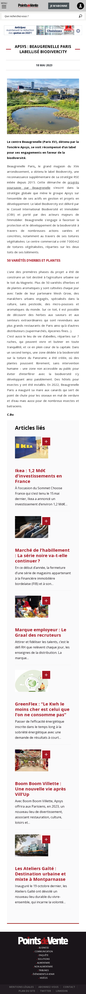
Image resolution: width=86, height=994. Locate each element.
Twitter (45, 991)
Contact (69, 987)
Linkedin (62, 991)
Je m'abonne (58, 6)
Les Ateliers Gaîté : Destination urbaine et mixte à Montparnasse (40, 873)
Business (44, 947)
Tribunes (44, 970)
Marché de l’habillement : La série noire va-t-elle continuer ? (42, 555)
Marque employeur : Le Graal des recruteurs (40, 632)
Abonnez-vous (48, 987)
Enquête (43, 955)
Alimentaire (43, 962)
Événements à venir (43, 974)
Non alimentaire (43, 966)
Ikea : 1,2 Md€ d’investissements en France (38, 475)
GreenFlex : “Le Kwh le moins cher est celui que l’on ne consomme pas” (42, 709)
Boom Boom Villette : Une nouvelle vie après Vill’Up (40, 788)
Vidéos (43, 977)
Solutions (44, 959)
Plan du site (27, 991)
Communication (44, 951)
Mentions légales (21, 987)
